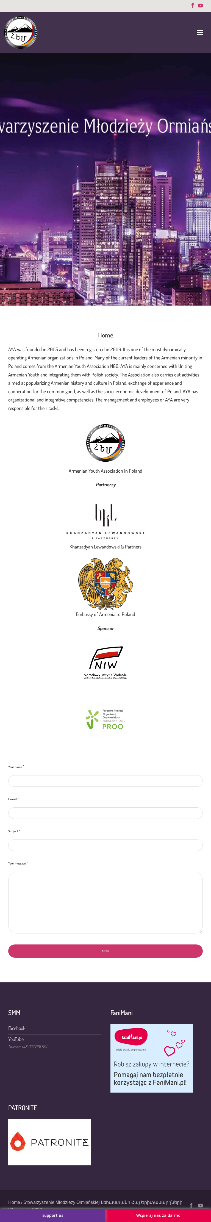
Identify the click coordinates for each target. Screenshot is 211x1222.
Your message (17, 863)
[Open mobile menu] (200, 32)
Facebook (16, 1028)
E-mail (12, 799)
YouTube (16, 1039)
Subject (13, 831)
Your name (15, 767)
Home (14, 1202)
